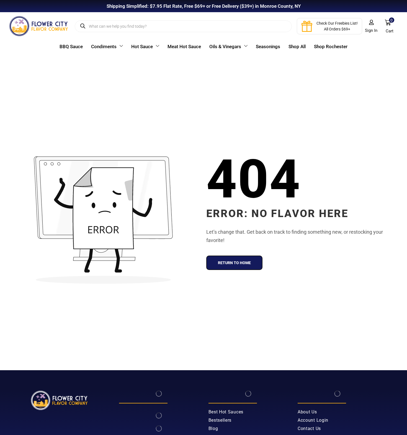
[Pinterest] (155, 412)
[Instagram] (143, 412)
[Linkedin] (166, 412)
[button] (371, 26)
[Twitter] (132, 412)
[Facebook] (121, 412)
